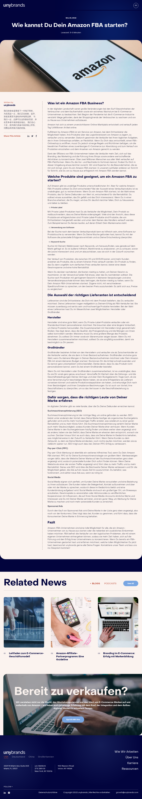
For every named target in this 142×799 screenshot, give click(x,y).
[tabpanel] (71, 629)
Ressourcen (130, 769)
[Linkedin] (5, 793)
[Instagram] (9, 793)
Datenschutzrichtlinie (48, 792)
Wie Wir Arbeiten (126, 752)
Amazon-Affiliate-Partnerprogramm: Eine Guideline (70, 656)
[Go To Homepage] (14, 753)
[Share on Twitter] (32, 136)
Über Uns (131, 757)
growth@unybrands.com (127, 792)
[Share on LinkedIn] (28, 136)
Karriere (132, 763)
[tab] (95, 583)
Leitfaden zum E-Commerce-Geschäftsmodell (26, 655)
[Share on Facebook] (36, 136)
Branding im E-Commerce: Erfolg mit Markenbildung (119, 655)
